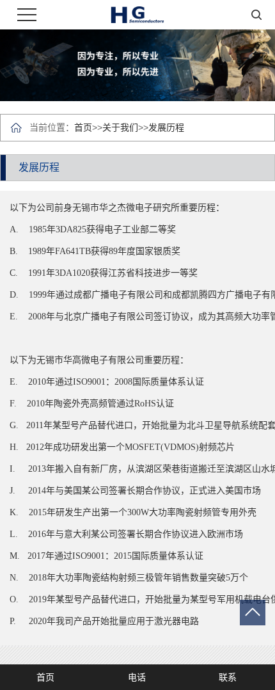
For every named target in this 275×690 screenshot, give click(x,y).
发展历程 (166, 127)
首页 (83, 127)
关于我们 (120, 127)
